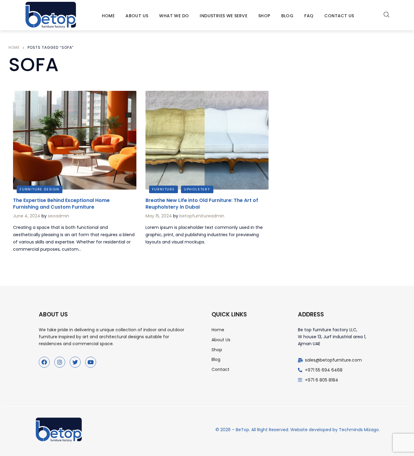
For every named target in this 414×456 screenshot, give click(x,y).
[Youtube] (90, 362)
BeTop (242, 430)
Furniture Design (39, 189)
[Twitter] (75, 362)
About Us (136, 16)
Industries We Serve (223, 16)
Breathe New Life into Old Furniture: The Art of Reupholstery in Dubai (201, 203)
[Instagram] (59, 362)
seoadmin (58, 216)
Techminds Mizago (359, 430)
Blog (287, 16)
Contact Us (339, 16)
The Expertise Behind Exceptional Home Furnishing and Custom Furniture (61, 203)
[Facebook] (44, 362)
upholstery (197, 189)
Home (108, 16)
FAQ (308, 16)
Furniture (163, 189)
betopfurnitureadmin (201, 216)
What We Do (174, 16)
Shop (264, 16)
